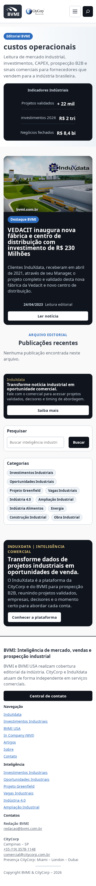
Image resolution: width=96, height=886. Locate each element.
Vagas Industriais (62, 490)
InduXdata (13, 714)
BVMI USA (12, 728)
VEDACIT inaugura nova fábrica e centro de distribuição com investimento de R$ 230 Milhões (42, 242)
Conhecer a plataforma (34, 617)
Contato (10, 756)
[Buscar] (88, 11)
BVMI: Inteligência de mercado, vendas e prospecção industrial (47, 653)
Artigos (10, 742)
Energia (57, 508)
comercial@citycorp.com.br (27, 854)
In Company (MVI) (19, 735)
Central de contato (48, 695)
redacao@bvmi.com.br (23, 828)
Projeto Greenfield (25, 490)
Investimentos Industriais (31, 472)
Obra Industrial (67, 517)
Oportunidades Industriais (32, 481)
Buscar (79, 442)
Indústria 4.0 (20, 499)
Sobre (9, 749)
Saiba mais (48, 410)
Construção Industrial (28, 517)
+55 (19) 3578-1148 (20, 849)
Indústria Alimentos (26, 508)
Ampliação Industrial (55, 499)
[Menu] (75, 11)
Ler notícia (56, 317)
